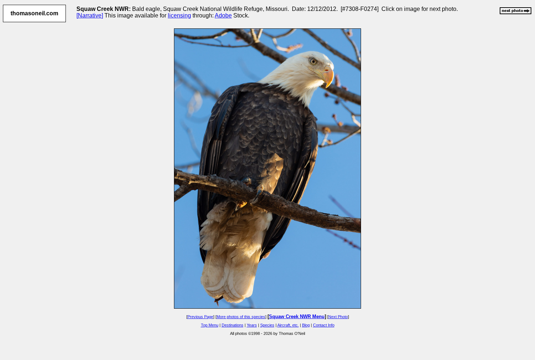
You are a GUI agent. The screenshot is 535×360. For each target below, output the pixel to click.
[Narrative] (89, 15)
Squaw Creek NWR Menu (297, 316)
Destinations (232, 325)
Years (252, 325)
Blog (306, 325)
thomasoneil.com (34, 13)
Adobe (223, 15)
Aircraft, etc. (288, 325)
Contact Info (323, 325)
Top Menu (209, 325)
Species (267, 325)
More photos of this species (241, 316)
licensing (179, 15)
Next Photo (338, 316)
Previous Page (200, 316)
